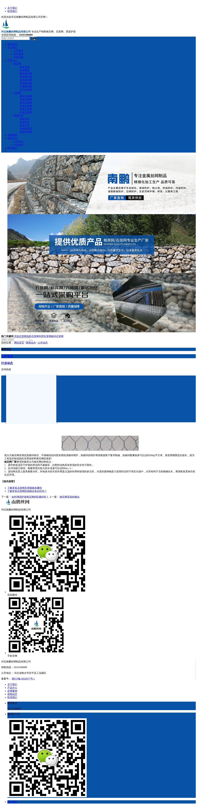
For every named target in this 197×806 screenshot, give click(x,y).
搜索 (34, 38)
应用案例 (12, 691)
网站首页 (19, 342)
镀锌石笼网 (57, 336)
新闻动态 (31, 342)
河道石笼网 (20, 336)
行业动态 (7, 363)
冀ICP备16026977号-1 (23, 678)
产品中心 (12, 687)
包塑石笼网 (45, 336)
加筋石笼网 (32, 336)
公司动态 (43, 342)
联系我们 (12, 11)
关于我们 (12, 8)
